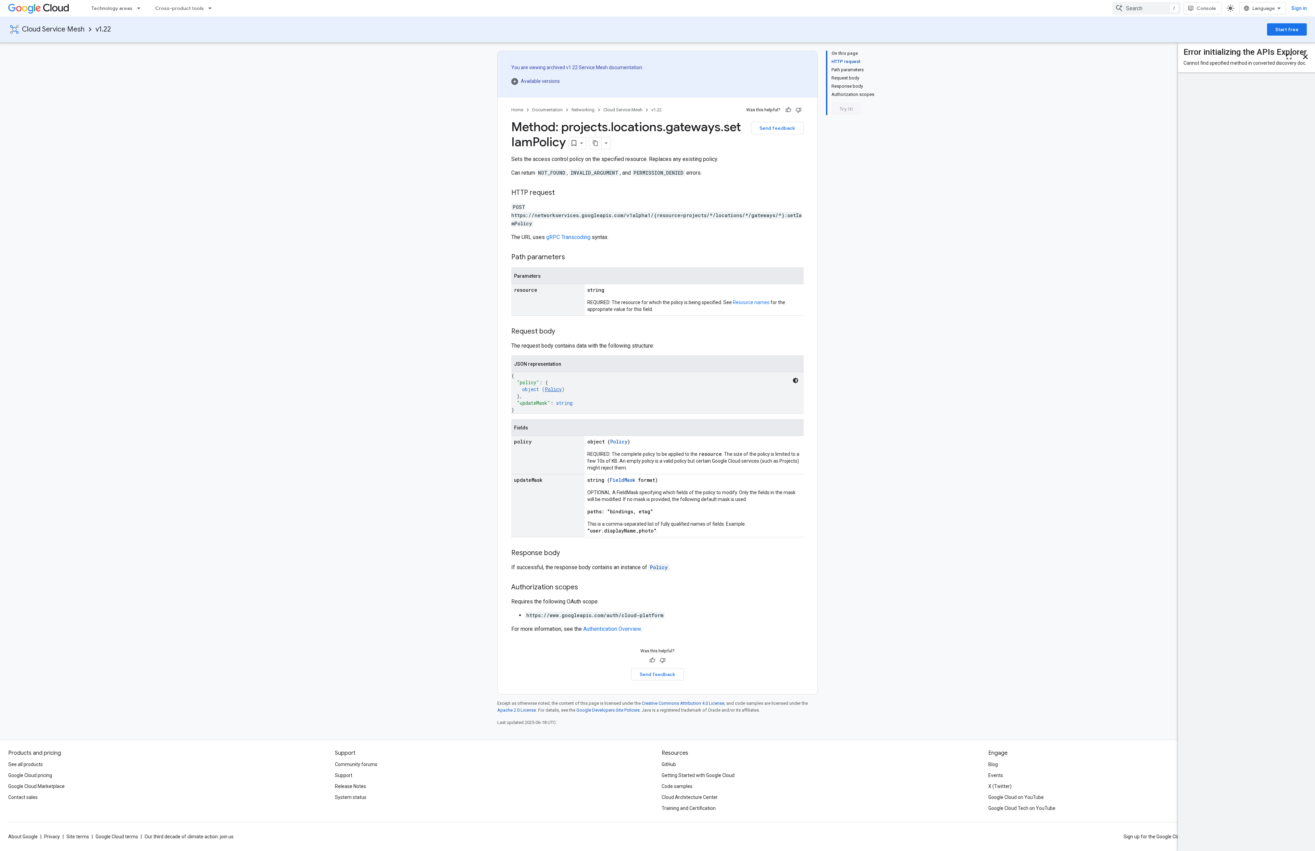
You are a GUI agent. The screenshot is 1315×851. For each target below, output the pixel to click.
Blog (993, 764)
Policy (553, 389)
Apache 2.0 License (516, 710)
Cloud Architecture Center (690, 797)
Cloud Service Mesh (53, 29)
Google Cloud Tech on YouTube (1021, 808)
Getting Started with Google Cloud (698, 775)
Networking (583, 109)
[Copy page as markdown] (595, 143)
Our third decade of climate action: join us (189, 836)
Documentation (547, 109)
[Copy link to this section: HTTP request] (561, 193)
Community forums (356, 764)
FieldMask (622, 480)
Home (517, 109)
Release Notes (350, 786)
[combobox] (1146, 8)
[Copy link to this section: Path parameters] (572, 257)
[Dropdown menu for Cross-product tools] (212, 8)
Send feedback (777, 128)
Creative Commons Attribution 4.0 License (683, 703)
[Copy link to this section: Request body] (562, 332)
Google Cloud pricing (30, 775)
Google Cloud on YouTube (1016, 797)
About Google (23, 836)
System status (350, 797)
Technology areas (112, 8)
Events (995, 775)
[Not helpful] (798, 110)
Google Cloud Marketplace (36, 786)
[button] (577, 81)
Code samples (677, 786)
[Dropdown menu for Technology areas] (141, 8)
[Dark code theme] (795, 380)
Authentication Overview (612, 629)
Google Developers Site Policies (608, 710)
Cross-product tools (179, 8)
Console (1206, 8)
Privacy (52, 836)
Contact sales (23, 797)
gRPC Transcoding (568, 237)
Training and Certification (689, 808)
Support (343, 775)
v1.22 (103, 29)
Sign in (1299, 8)
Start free (1287, 29)
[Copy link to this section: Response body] (567, 553)
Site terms (77, 836)
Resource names (751, 302)
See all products (25, 764)
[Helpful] (788, 110)
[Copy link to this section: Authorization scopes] (585, 588)
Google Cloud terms (117, 836)
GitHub (669, 764)
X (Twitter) (1000, 786)
